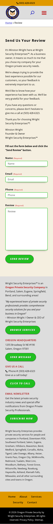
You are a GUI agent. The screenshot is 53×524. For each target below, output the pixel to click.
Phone (14, 189)
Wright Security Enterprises (21, 515)
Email (13, 173)
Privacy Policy (27, 519)
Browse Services (22, 330)
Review (14, 205)
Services (36, 496)
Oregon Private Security (29, 512)
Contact (32, 502)
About (23, 496)
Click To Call (20, 383)
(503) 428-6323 (27, 2)
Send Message (20, 357)
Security (18, 502)
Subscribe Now (21, 418)
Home (8, 22)
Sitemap (39, 519)
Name (13, 158)
